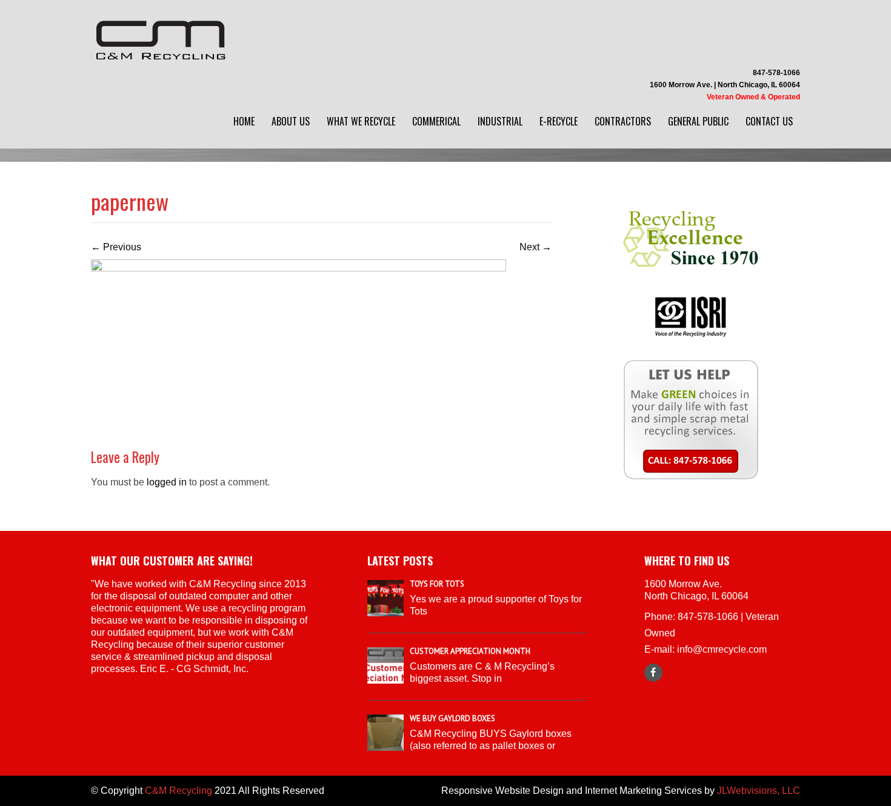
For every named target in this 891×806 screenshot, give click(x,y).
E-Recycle (558, 121)
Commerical (436, 121)
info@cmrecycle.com (722, 649)
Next (535, 247)
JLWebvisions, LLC (758, 790)
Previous (116, 247)
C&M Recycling (178, 790)
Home (244, 121)
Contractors (623, 121)
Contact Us (769, 121)
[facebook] (653, 673)
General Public (698, 121)
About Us (291, 121)
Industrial (500, 121)
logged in (167, 482)
